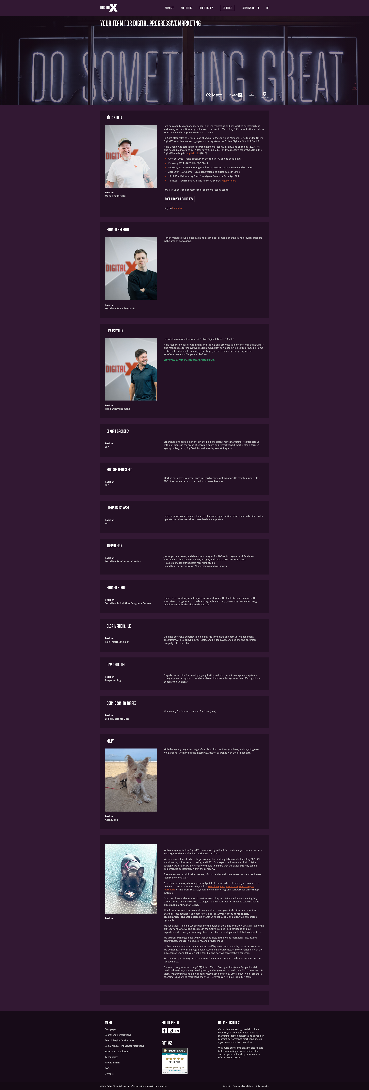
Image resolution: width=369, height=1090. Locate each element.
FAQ (107, 1068)
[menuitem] (267, 8)
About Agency (206, 8)
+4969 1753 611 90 (250, 8)
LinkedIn (177, 208)
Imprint (226, 1086)
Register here (229, 180)
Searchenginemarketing (118, 1034)
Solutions (186, 8)
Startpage (110, 1029)
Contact (227, 8)
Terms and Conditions (243, 1086)
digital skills (193, 153)
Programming (112, 1062)
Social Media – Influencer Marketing (124, 1045)
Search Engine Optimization (120, 1040)
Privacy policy (262, 1086)
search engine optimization (223, 886)
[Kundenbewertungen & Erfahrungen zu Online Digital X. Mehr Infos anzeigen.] (175, 1073)
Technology (111, 1057)
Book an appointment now (179, 199)
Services (169, 8)
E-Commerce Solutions (117, 1051)
